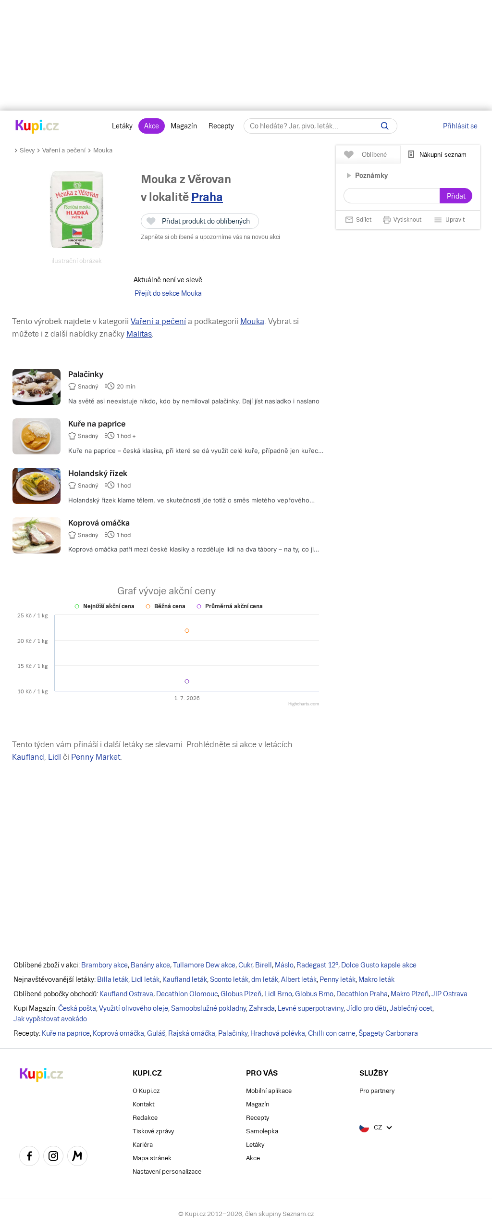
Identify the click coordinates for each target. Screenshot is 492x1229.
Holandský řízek (97, 473)
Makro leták (376, 979)
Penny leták (338, 979)
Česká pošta (77, 1008)
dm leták (264, 979)
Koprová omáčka (99, 522)
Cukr (245, 965)
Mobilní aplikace (269, 1090)
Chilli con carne (332, 1033)
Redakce (145, 1117)
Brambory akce (104, 965)
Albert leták (299, 979)
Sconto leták (229, 979)
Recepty (221, 126)
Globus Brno (314, 994)
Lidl (54, 757)
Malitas (139, 334)
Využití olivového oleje (133, 1008)
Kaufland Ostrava (126, 994)
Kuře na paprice (96, 423)
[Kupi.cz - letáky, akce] (37, 127)
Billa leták (112, 979)
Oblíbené (374, 154)
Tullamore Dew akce (204, 965)
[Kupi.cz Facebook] (29, 1157)
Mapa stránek (152, 1158)
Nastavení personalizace (167, 1171)
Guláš (156, 1033)
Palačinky (85, 374)
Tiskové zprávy (153, 1131)
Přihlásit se (460, 126)
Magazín (184, 126)
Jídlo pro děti (366, 1008)
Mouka (102, 150)
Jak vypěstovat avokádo (50, 1019)
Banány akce (150, 965)
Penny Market (95, 757)
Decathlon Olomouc (187, 994)
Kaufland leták (184, 979)
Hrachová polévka (277, 1033)
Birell (263, 965)
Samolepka (262, 1131)
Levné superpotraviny (311, 1008)
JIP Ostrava (449, 994)
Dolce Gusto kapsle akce (379, 965)
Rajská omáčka (191, 1033)
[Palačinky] (36, 402)
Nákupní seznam (443, 154)
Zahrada (262, 1008)
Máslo (284, 965)
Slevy (27, 150)
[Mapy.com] (77, 1157)
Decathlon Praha (362, 994)
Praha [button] (207, 196)
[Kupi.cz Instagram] (53, 1157)
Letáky (122, 126)
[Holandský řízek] (36, 501)
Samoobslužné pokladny (208, 1008)
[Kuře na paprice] (36, 452)
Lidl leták (145, 979)
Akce (151, 126)
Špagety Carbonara (388, 1033)
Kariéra (143, 1144)
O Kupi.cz (146, 1090)
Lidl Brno (278, 994)
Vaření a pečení (64, 150)
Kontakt (143, 1104)
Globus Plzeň (241, 994)
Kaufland (28, 757)
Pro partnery (376, 1090)
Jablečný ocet (411, 1008)
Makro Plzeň (410, 994)
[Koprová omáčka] (36, 551)
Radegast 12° (317, 965)
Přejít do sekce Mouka (168, 293)
